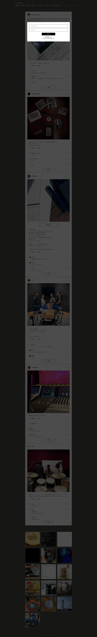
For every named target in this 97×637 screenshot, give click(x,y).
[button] (72, 20)
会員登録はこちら (48, 36)
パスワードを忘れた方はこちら (48, 38)
